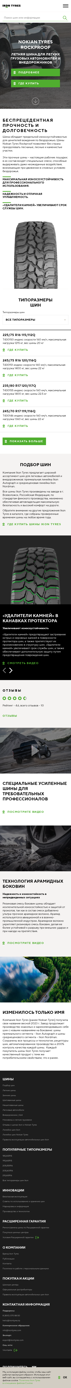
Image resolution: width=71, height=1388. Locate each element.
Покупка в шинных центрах (16, 1232)
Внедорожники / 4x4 (13, 1115)
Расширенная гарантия (24, 1221)
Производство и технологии (16, 1211)
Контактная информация (26, 1305)
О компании (14, 1248)
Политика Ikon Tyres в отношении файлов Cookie (21, 1382)
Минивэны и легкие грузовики (17, 1120)
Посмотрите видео (25, 812)
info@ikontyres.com (12, 1330)
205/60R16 (8, 1170)
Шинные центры (10, 1285)
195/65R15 (7, 1160)
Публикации (8, 1259)
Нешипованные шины (13, 1105)
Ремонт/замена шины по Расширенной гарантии (26, 1227)
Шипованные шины (12, 1100)
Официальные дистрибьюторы (17, 1289)
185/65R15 (7, 1156)
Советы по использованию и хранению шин (24, 1201)
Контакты (7, 1263)
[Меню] (65, 5)
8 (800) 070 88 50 (11, 1315)
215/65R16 (7, 1175)
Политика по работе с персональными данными (26, 1268)
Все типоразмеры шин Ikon (15, 1180)
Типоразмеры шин (14, 312)
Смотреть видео (23, 663)
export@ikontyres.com (13, 1340)
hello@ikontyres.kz (11, 1320)
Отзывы (10, 716)
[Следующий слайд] (11, 670)
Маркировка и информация (16, 1206)
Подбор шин (9, 1085)
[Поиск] (65, 17)
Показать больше (26, 441)
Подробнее (28, 72)
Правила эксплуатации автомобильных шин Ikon (26, 1139)
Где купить (28, 83)
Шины (8, 1079)
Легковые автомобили (13, 1110)
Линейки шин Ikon (11, 1130)
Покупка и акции (18, 1279)
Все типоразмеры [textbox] (20, 320)
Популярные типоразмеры (27, 1150)
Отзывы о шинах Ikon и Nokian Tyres (20, 1125)
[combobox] (35, 320)
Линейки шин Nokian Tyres (15, 1134)
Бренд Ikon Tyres (11, 1254)
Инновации (13, 1190)
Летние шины (9, 1090)
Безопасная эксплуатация (15, 1196)
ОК (65, 1377)
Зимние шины (9, 1095)
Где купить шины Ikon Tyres (34, 524)
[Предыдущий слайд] (4, 670)
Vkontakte (7, 1350)
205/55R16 (8, 1165)
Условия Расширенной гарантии (18, 1237)
